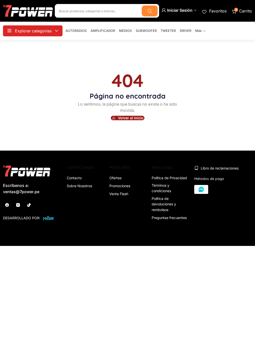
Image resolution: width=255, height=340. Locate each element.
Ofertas (115, 178)
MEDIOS (125, 31)
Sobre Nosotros (79, 186)
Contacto (74, 178)
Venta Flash (118, 194)
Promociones (119, 186)
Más (198, 31)
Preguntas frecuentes (169, 218)
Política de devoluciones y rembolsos (164, 204)
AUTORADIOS (76, 31)
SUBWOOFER (146, 31)
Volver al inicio (130, 118)
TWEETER (168, 31)
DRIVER (185, 31)
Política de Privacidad (169, 178)
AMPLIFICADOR (103, 31)
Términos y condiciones (161, 188)
